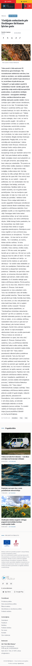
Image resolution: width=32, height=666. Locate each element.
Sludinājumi (4, 620)
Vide (26, 418)
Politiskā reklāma (6, 611)
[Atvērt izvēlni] (29, 6)
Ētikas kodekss (5, 606)
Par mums (4, 630)
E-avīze (9, 1)
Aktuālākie (13, 16)
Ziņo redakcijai (5, 635)
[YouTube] (11, 583)
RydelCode (21, 663)
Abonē (25, 1)
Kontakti (3, 632)
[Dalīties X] (8, 38)
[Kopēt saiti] (19, 37)
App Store (8, 592)
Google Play (19, 592)
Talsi (21, 418)
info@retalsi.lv (5, 653)
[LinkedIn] (12, 38)
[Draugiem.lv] (16, 38)
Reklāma (3, 625)
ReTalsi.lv (10, 661)
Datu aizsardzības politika (9, 604)
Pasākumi (4, 622)
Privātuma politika (6, 601)
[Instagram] (7, 583)
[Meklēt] (25, 6)
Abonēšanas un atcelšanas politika (11, 609)
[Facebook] (3, 38)
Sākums (3, 16)
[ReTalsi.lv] (8, 6)
